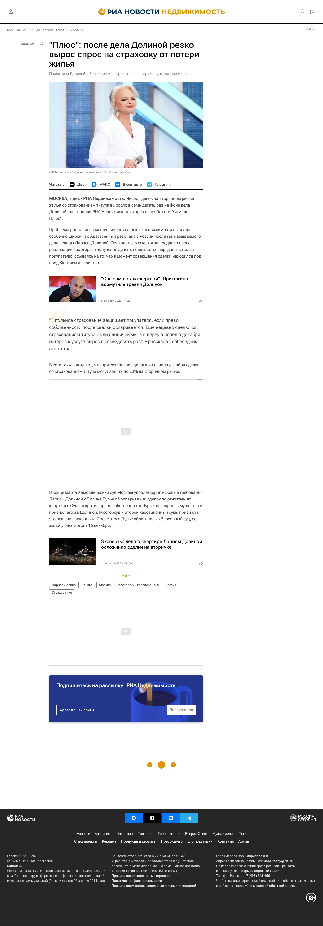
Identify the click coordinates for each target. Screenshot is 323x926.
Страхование (62, 592)
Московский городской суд (138, 585)
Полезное (145, 833)
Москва (105, 585)
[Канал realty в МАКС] (134, 818)
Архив (243, 841)
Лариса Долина (64, 585)
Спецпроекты (85, 841)
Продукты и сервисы (138, 841)
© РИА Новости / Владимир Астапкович (75, 172)
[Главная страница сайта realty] (161, 12)
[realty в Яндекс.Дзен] (152, 818)
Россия (171, 585)
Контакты (225, 841)
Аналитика (103, 833)
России (146, 236)
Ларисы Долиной (92, 242)
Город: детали (169, 833)
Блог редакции (200, 841)
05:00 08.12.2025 (20, 30)
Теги (242, 833)
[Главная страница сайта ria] (126, 12)
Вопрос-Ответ (196, 833)
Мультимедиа (223, 833)
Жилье (87, 585)
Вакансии (14, 866)
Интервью (124, 833)
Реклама (109, 841)
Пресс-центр (172, 841)
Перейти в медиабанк (118, 172)
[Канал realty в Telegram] (189, 818)
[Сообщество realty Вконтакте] (171, 818)
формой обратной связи (260, 871)
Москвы (125, 492)
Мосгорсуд (109, 512)
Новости (83, 833)
